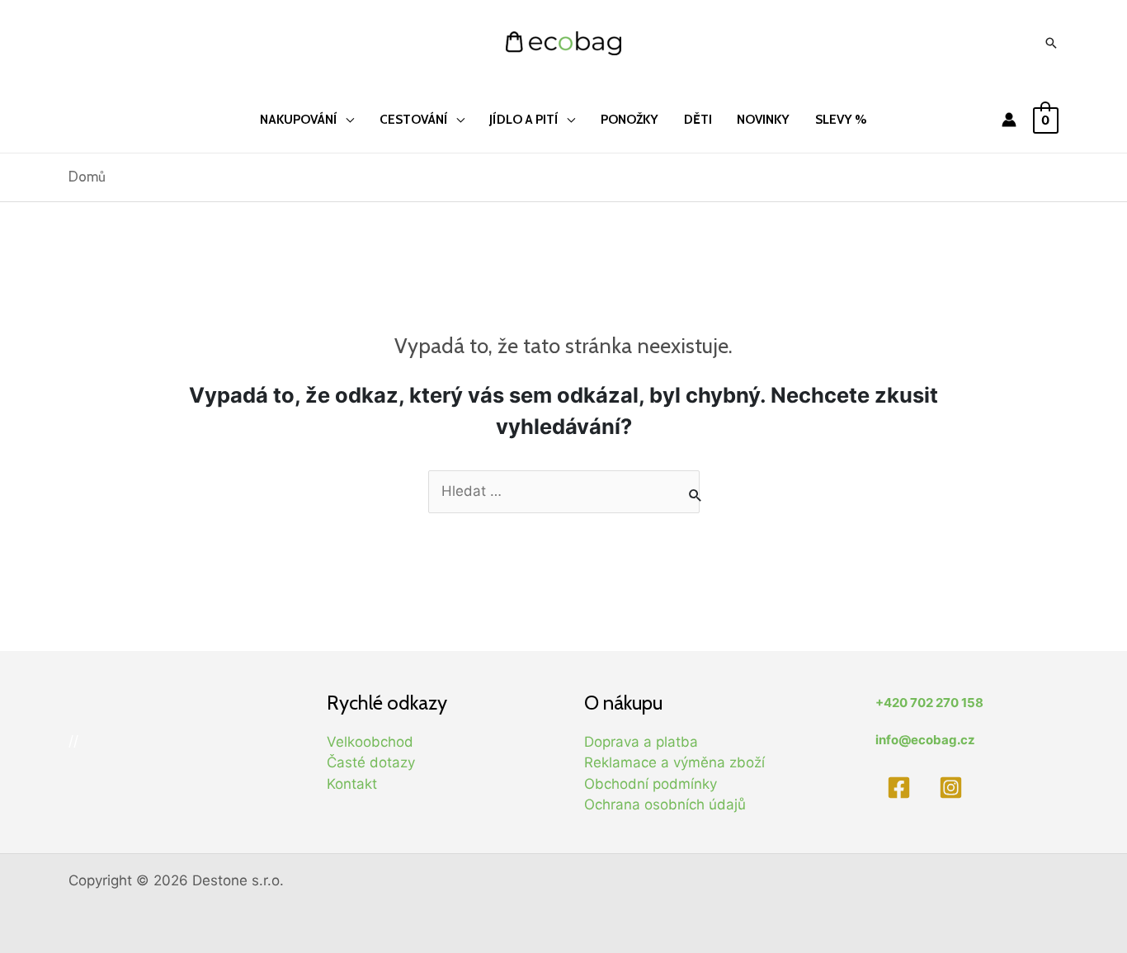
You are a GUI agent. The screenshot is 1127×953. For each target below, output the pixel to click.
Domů (87, 176)
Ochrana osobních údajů (665, 804)
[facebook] (901, 788)
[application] (345, 119)
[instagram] (954, 788)
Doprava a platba (641, 742)
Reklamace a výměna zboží (674, 762)
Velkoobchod (370, 742)
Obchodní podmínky (650, 784)
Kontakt (352, 784)
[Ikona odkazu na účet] (1009, 119)
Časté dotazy (371, 762)
